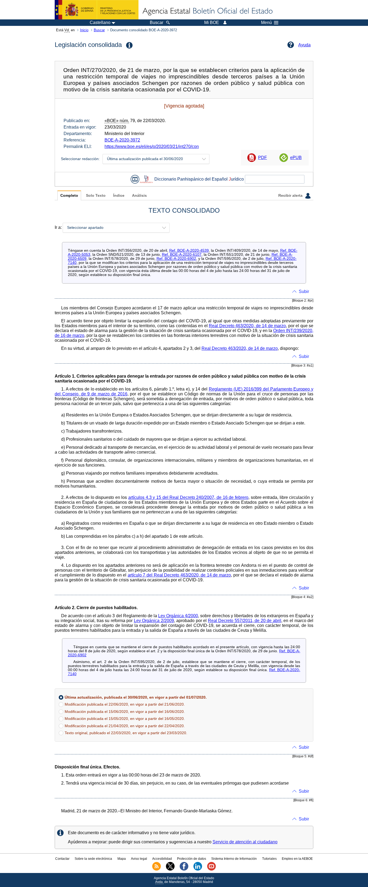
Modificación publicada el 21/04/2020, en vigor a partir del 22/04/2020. (125, 726)
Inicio (84, 30)
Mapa (121, 859)
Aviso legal (139, 859)
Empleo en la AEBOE (297, 859)
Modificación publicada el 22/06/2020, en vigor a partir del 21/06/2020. (125, 704)
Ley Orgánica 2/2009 (154, 620)
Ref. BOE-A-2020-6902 (176, 259)
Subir (304, 291)
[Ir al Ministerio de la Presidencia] (96, 9)
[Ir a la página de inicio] (207, 11)
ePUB (296, 157)
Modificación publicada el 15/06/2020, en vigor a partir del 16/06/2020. (125, 711)
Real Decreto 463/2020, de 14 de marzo (247, 325)
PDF (262, 157)
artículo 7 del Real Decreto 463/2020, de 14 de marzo (179, 575)
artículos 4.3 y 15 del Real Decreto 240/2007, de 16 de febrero (188, 497)
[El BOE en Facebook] (184, 869)
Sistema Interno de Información (234, 859)
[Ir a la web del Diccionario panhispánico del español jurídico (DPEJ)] (146, 179)
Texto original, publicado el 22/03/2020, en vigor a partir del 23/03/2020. (126, 733)
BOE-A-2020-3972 (122, 140)
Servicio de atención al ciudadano (245, 842)
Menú (266, 22)
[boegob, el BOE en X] (170, 869)
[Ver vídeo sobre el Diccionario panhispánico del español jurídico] (135, 179)
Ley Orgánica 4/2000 (178, 615)
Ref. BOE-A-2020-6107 (182, 255)
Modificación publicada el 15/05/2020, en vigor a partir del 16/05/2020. (125, 718)
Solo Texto (96, 196)
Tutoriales (269, 859)
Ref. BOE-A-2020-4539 (189, 251)
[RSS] (156, 869)
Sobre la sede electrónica (93, 859)
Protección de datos (191, 859)
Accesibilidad (162, 859)
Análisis (139, 196)
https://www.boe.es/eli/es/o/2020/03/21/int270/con (152, 146)
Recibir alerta (291, 196)
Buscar (99, 30)
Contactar (62, 859)
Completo (69, 196)
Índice (118, 196)
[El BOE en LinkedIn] (197, 869)
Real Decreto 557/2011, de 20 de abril (244, 620)
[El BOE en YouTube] (211, 869)
